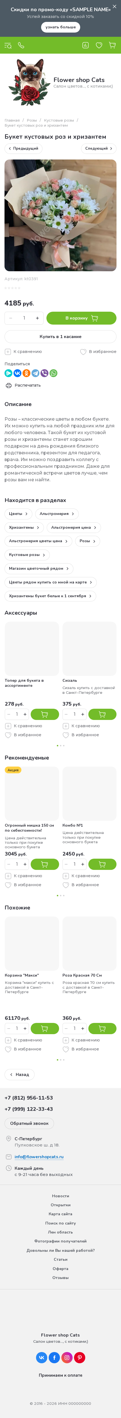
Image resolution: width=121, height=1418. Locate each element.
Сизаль (69, 680)
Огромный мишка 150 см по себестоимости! (29, 828)
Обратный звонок (29, 1123)
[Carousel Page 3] (63, 745)
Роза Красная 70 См (82, 975)
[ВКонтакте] (17, 373)
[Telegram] (35, 373)
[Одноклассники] (26, 373)
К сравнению (28, 351)
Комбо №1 (72, 825)
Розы (32, 120)
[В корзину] (45, 714)
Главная (12, 120)
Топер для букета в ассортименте (24, 683)
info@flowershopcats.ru (39, 1157)
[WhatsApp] (53, 373)
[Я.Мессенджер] (8, 373)
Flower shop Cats (79, 80)
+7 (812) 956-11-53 (29, 1098)
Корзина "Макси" (22, 975)
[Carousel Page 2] (60, 745)
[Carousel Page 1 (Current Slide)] (57, 745)
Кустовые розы (59, 120)
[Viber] (44, 373)
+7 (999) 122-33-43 (29, 1109)
